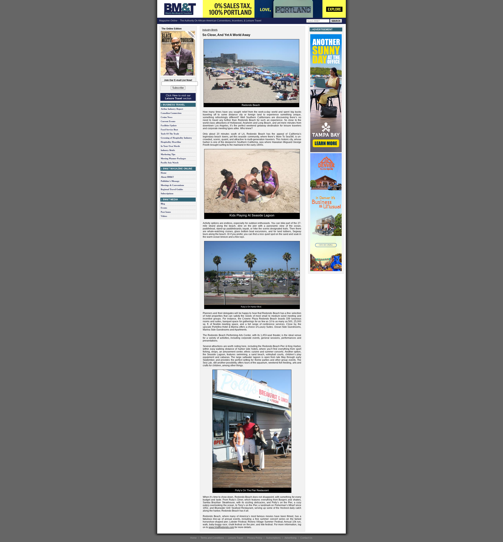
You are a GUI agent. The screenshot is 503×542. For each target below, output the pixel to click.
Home (163, 173)
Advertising (290, 537)
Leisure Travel (235, 537)
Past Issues (166, 212)
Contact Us (306, 537)
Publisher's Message (170, 181)
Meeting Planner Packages (173, 158)
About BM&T (167, 177)
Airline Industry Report (172, 109)
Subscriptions (167, 193)
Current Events (168, 121)
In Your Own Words (170, 146)
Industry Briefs (168, 150)
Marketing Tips (168, 154)
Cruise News (166, 117)
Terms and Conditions (212, 537)
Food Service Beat (169, 129)
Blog (163, 203)
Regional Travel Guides (172, 189)
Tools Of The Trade (170, 134)
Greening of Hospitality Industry (176, 138)
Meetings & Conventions (172, 185)
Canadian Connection (171, 113)
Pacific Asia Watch (169, 162)
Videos (164, 216)
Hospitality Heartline (171, 142)
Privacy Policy (254, 537)
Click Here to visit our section (178, 97)
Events (164, 208)
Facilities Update (169, 125)
